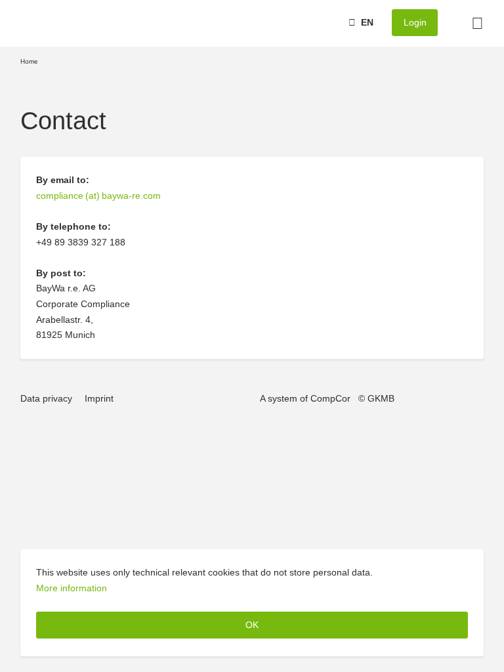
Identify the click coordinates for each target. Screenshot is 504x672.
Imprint (99, 398)
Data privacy (46, 398)
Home (29, 61)
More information (71, 588)
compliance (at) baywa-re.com (98, 195)
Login (415, 22)
